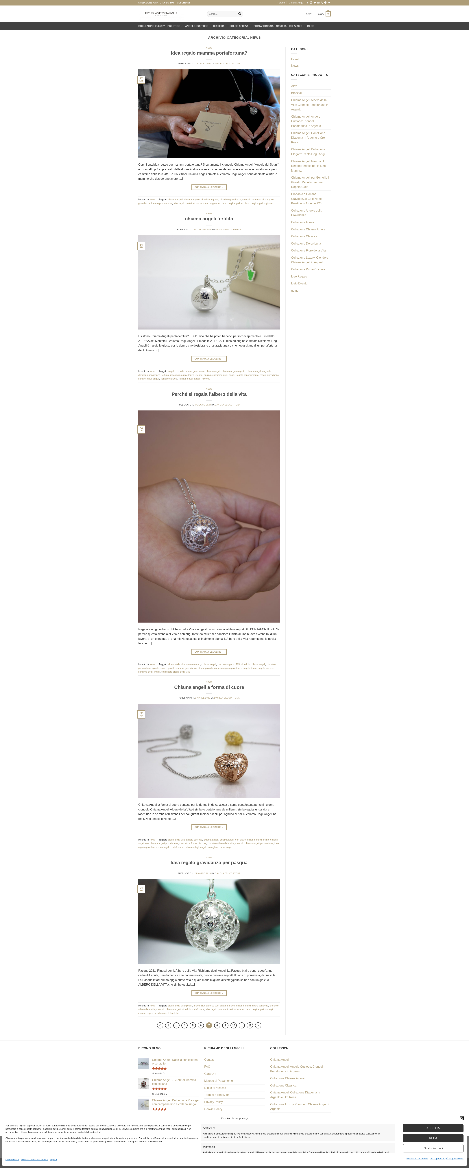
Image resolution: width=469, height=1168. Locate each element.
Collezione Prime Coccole (308, 269)
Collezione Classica (304, 236)
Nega (433, 1138)
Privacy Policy (213, 1102)
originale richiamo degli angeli (219, 375)
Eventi (295, 59)
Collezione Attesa (302, 222)
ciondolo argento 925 (229, 664)
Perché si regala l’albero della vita (209, 394)
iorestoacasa (234, 1009)
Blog (310, 26)
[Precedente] (160, 1025)
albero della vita (176, 664)
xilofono (206, 378)
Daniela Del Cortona (228, 63)
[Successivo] (258, 1025)
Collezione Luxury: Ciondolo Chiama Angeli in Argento (309, 260)
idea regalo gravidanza (182, 375)
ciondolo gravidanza (230, 199)
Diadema (219, 26)
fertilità (165, 375)
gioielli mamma (176, 668)
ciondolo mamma (251, 199)
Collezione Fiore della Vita (308, 250)
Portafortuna (264, 26)
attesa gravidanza (195, 371)
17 (249, 1025)
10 (233, 1025)
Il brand (281, 2)
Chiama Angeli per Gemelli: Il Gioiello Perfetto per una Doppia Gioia (310, 182)
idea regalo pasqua (216, 1009)
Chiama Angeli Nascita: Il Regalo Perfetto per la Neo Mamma (308, 166)
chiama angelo (192, 199)
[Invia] (240, 14)
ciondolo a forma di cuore (193, 843)
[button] (462, 1118)
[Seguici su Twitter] (315, 2)
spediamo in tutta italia (166, 1013)
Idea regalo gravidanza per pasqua (209, 862)
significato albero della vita (175, 671)
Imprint (53, 1159)
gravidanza (191, 668)
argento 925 (212, 1005)
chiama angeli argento (233, 371)
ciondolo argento (209, 199)
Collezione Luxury (151, 26)
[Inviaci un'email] (318, 2)
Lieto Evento (299, 283)
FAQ (207, 1066)
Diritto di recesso (215, 1087)
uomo (294, 290)
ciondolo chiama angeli (253, 664)
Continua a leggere (209, 187)
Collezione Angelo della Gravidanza (306, 213)
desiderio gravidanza (149, 375)
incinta (198, 375)
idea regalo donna (207, 668)
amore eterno (193, 664)
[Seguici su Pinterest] (325, 2)
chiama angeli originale (259, 371)
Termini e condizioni (217, 1094)
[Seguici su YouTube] (329, 2)
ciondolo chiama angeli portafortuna (254, 843)
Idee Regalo (299, 276)
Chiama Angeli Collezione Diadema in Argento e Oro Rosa (308, 138)
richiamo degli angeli (229, 203)
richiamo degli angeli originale (256, 203)
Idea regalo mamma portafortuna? (209, 52)
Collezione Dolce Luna (306, 243)
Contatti (209, 1059)
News (209, 48)
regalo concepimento (247, 375)
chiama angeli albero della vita (252, 1005)
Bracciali (296, 93)
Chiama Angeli (296, 2)
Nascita (281, 26)
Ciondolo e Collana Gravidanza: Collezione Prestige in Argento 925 (306, 198)
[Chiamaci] (322, 2)
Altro (294, 86)
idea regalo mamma (161, 203)
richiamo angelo (208, 203)
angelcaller (199, 1005)
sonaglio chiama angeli (220, 847)
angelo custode (176, 371)
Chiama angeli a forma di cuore (209, 687)
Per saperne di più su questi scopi (447, 1158)
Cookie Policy (12, 1159)
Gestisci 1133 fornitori (417, 1158)
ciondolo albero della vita (221, 843)
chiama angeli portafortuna (164, 843)
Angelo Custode (196, 26)
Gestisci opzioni (433, 1148)
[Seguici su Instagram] (311, 2)
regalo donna (250, 668)
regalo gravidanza (269, 375)
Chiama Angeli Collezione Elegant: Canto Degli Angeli (309, 152)
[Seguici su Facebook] (308, 2)
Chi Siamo (295, 26)
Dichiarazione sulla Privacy (34, 1159)
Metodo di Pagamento (218, 1080)
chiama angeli (175, 199)
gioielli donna (159, 668)
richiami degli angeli (148, 378)
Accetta (433, 1128)
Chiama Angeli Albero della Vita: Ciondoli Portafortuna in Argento (309, 105)
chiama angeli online (258, 839)
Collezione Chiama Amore (308, 229)
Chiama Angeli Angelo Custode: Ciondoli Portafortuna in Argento (306, 121)
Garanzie (210, 1073)
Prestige (173, 26)
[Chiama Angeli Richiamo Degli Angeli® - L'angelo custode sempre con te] (161, 14)
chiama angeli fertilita (209, 218)
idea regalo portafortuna (186, 203)
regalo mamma (266, 668)
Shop (309, 14)
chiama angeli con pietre (233, 839)
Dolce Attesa (239, 26)
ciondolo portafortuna (193, 1009)
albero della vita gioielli (180, 1005)
